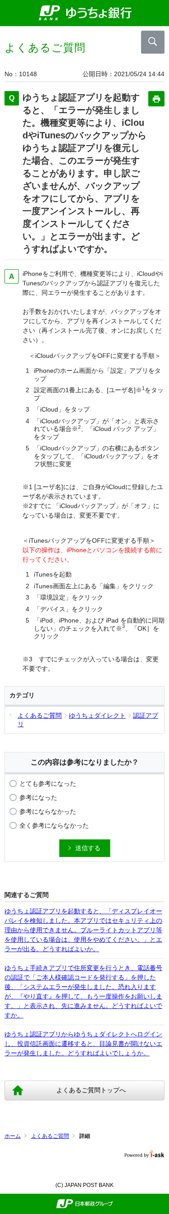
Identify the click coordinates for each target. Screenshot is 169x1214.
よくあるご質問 (50, 1136)
